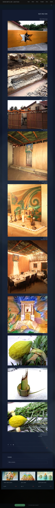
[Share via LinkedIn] (13, 444)
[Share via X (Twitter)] (10, 444)
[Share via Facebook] (8, 444)
